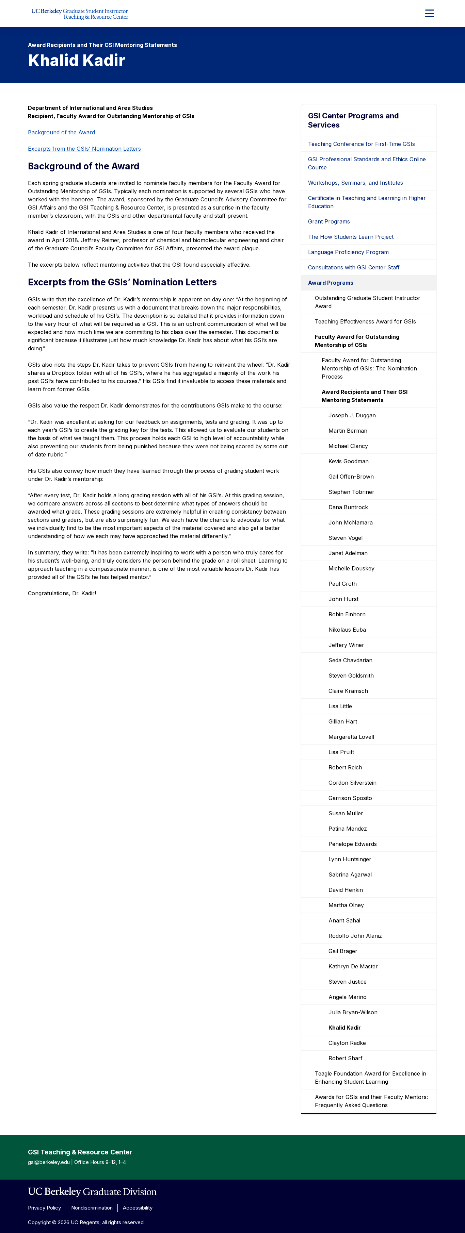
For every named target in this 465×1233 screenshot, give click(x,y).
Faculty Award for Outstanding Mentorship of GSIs (357, 340)
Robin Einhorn (347, 614)
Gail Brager (342, 951)
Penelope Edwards (352, 843)
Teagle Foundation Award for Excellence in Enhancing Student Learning (370, 1077)
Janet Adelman (348, 553)
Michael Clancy (348, 446)
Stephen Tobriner (351, 491)
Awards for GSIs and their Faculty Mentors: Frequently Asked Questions (371, 1101)
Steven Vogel (345, 537)
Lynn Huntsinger (349, 859)
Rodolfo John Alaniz (355, 935)
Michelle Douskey (351, 568)
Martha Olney (346, 905)
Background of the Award (61, 132)
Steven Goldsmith (351, 675)
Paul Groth (342, 583)
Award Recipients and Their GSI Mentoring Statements (364, 395)
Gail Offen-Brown (351, 476)
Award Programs (330, 282)
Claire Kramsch (348, 690)
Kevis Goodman (348, 461)
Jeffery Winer (346, 645)
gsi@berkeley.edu (49, 1162)
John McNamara (350, 522)
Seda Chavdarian (350, 660)
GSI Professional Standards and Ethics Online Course (367, 163)
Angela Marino (347, 997)
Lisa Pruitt (341, 752)
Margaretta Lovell (351, 736)
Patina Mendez (347, 828)
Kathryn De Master (353, 966)
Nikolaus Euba (347, 629)
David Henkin (345, 889)
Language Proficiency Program (348, 252)
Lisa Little (340, 706)
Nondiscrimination (92, 1207)
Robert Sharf (345, 1058)
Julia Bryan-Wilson (353, 1012)
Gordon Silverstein (352, 782)
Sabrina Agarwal (350, 874)
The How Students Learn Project (351, 236)
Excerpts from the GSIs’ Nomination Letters (84, 148)
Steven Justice (347, 981)
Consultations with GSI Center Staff (354, 267)
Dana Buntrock (348, 507)
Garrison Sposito (350, 798)
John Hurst (343, 599)
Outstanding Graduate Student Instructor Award (367, 302)
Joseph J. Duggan (352, 415)
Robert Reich (345, 767)
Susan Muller (345, 813)
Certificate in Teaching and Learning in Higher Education (367, 202)
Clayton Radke (347, 1042)
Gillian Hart (342, 721)
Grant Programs (329, 221)
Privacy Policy (44, 1207)
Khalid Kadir (344, 1027)
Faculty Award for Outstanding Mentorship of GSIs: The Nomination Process (369, 368)
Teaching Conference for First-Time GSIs (361, 143)
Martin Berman (347, 430)
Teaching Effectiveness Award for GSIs (365, 321)
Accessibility (138, 1207)
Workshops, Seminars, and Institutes (355, 182)
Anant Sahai (344, 920)
